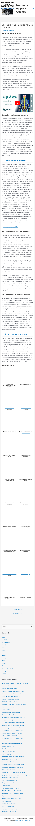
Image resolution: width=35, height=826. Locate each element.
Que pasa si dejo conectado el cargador (13, 756)
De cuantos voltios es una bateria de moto (13, 717)
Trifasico (4, 673)
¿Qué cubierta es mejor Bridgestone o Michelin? (15, 683)
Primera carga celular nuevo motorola (12, 728)
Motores (5, 30)
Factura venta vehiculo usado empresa (12, 730)
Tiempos (4, 671)
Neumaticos (5, 666)
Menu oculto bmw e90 (8, 806)
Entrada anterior (17, 609)
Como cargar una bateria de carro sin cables (14, 704)
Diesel (3, 650)
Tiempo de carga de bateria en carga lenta (13, 722)
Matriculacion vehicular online (10, 701)
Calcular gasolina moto (8, 746)
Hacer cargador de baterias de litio (11, 798)
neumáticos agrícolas (7, 668)
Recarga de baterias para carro (10, 699)
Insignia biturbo (6, 785)
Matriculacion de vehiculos (9, 811)
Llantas (4, 658)
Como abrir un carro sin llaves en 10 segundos (14, 772)
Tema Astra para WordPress (22, 820)
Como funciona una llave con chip (11, 748)
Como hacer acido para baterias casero (12, 793)
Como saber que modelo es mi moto (11, 694)
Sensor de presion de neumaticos (11, 696)
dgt (3, 647)
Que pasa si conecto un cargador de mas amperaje (16, 775)
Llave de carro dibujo (7, 720)
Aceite (3, 637)
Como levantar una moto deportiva (11, 790)
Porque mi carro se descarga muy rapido (13, 764)
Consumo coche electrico (9, 714)
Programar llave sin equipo (9, 803)
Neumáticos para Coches (22, 8)
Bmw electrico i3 (6, 754)
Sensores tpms (6, 741)
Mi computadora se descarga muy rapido (13, 691)
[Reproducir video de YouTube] (17, 103)
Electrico (4, 653)
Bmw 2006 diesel (6, 801)
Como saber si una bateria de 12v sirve (12, 767)
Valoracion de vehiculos (8, 751)
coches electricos (6, 642)
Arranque (4, 639)
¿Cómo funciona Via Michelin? (10, 686)
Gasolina (4, 655)
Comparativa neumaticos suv (10, 782)
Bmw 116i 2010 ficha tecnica (9, 780)
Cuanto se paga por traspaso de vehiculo (13, 725)
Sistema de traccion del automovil (11, 735)
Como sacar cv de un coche (9, 759)
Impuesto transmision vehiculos (10, 788)
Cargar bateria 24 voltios (8, 762)
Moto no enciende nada (8, 769)
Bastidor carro (6, 709)
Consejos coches (6, 645)
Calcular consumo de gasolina (10, 688)
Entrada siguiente (17, 613)
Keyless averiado (6, 796)
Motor (3, 660)
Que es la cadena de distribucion (11, 712)
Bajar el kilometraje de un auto (10, 707)
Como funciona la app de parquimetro (12, 733)
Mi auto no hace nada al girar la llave (12, 743)
